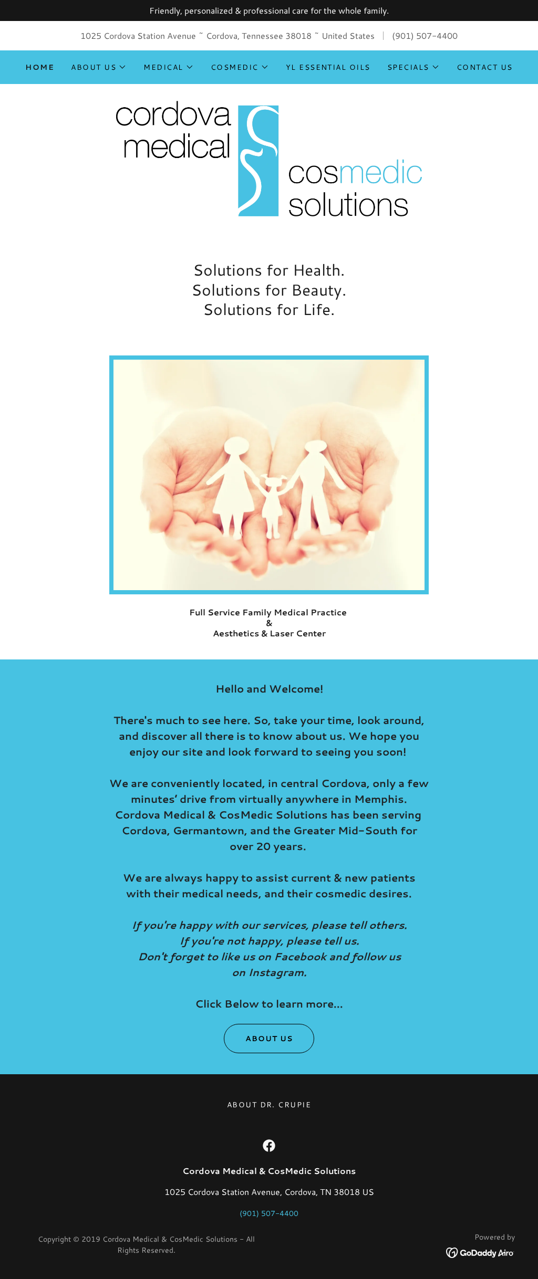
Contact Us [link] (485, 67)
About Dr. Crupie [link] (269, 1104)
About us (269, 1038)
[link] (269, 157)
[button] (99, 67)
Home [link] (39, 67)
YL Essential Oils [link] (328, 67)
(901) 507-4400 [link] (425, 35)
